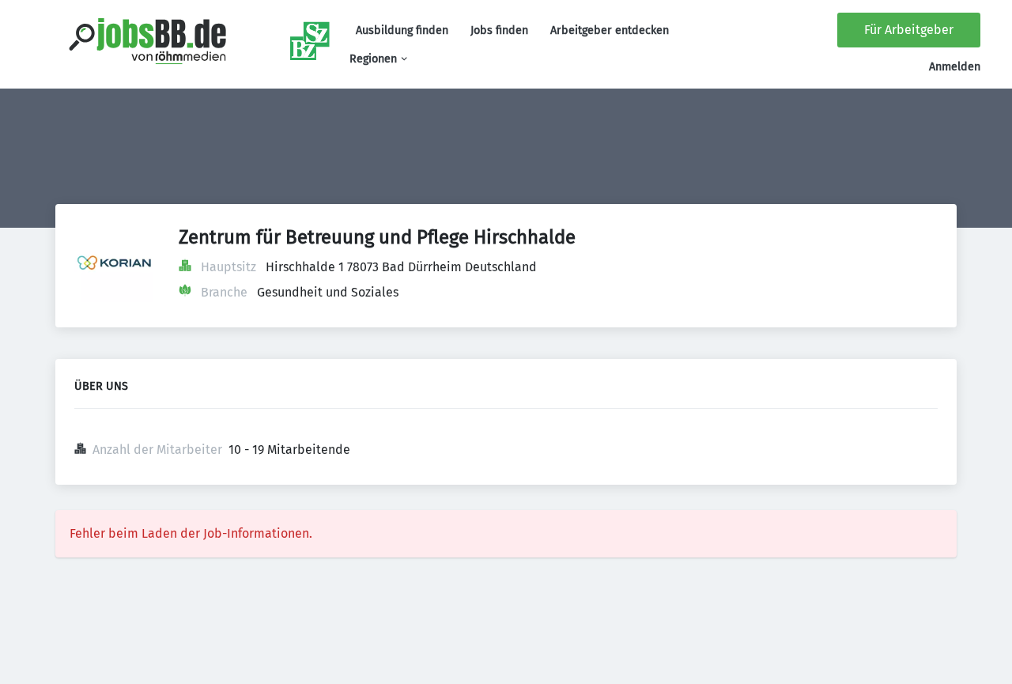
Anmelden (954, 67)
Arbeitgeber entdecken (609, 30)
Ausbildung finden (402, 30)
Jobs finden (499, 30)
